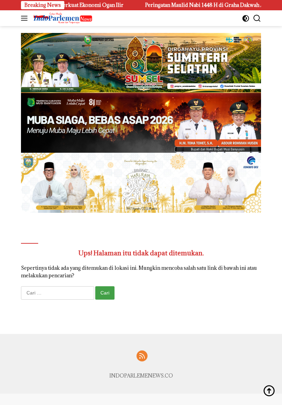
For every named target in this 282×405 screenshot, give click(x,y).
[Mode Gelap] (246, 18)
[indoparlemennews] (62, 18)
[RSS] (142, 356)
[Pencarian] (257, 18)
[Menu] (25, 18)
